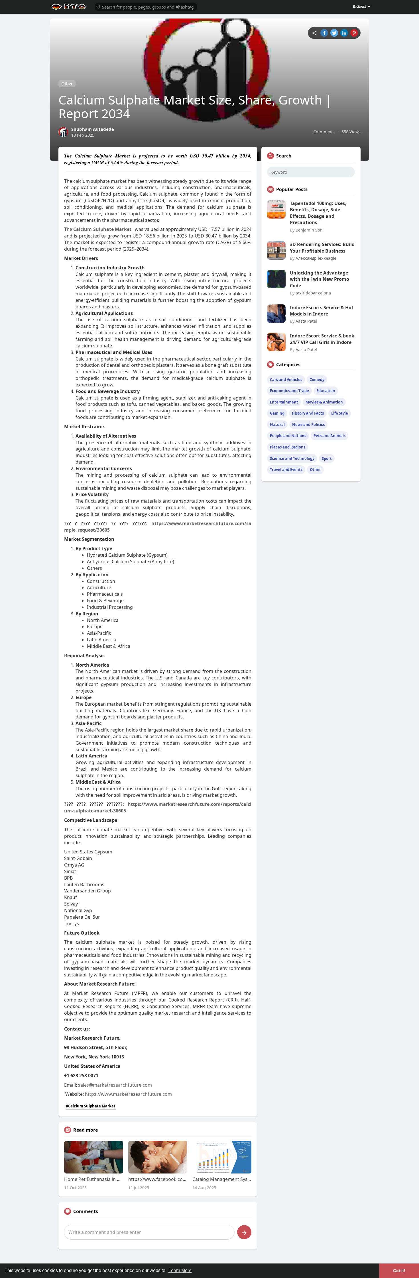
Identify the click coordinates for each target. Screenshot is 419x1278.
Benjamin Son (309, 230)
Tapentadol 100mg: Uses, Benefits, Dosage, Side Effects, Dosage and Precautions (318, 213)
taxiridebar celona (313, 293)
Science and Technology (292, 458)
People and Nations (288, 435)
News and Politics (308, 424)
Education (325, 390)
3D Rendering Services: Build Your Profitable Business (322, 247)
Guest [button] (361, 6)
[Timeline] (314, 33)
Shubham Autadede (92, 129)
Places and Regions (287, 447)
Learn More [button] (180, 1270)
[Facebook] (324, 33)
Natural (277, 424)
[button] (146, 6)
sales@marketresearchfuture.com (115, 1085)
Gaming (277, 413)
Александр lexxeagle (316, 258)
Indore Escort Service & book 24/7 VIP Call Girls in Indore (322, 339)
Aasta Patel (306, 321)
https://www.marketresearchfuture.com (128, 1094)
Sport (327, 458)
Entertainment (284, 402)
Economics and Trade (289, 390)
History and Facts (308, 413)
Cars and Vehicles (286, 379)
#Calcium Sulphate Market (90, 1106)
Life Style (339, 413)
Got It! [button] (399, 1270)
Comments (324, 131)
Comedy (317, 379)
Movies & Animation (324, 402)
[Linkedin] (344, 33)
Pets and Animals (329, 435)
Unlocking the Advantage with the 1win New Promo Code (319, 279)
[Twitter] (334, 33)
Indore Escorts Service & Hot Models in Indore (321, 310)
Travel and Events (286, 469)
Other (67, 83)
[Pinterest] (354, 33)
